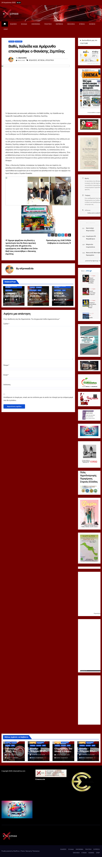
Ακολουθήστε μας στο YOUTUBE (88, 42)
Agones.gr (95, 261)
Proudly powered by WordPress (10, 851)
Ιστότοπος (7, 384)
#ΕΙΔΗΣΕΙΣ (33, 60)
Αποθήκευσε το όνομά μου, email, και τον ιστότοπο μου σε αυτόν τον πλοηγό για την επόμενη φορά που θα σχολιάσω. (38, 398)
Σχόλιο (6, 324)
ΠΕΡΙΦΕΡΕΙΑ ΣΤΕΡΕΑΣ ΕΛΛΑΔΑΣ (11, 287)
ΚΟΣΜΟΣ (92, 24)
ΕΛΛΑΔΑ (24, 24)
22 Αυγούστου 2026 (88, 754)
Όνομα (6, 365)
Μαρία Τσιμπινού (13, 758)
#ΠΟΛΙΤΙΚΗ (49, 60)
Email (6, 375)
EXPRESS (59, 24)
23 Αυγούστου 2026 (13, 754)
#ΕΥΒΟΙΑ (41, 60)
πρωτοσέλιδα (92, 112)
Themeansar (35, 851)
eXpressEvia (22, 58)
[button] (83, 365)
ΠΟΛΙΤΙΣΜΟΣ (19, 41)
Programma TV (83, 670)
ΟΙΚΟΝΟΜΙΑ (35, 24)
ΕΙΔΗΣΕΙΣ (13, 24)
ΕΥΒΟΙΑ (82, 24)
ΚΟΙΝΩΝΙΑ (38, 287)
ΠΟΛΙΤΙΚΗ (47, 24)
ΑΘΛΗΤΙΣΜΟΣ (40, 742)
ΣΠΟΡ (6, 29)
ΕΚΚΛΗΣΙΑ (71, 24)
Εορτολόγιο (97, 613)
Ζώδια (89, 213)
